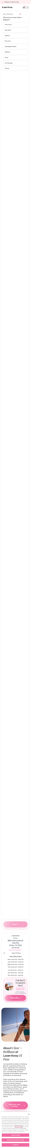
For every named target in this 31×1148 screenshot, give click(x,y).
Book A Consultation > (15, 950)
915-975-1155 (15, 947)
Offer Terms (23, 993)
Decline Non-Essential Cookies (15, 1140)
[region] (15, 1130)
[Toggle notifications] (24, 7)
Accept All (15, 1144)
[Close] (29, 1114)
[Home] (7, 7)
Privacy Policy (19, 1126)
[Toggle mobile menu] (27, 7)
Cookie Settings (15, 1135)
